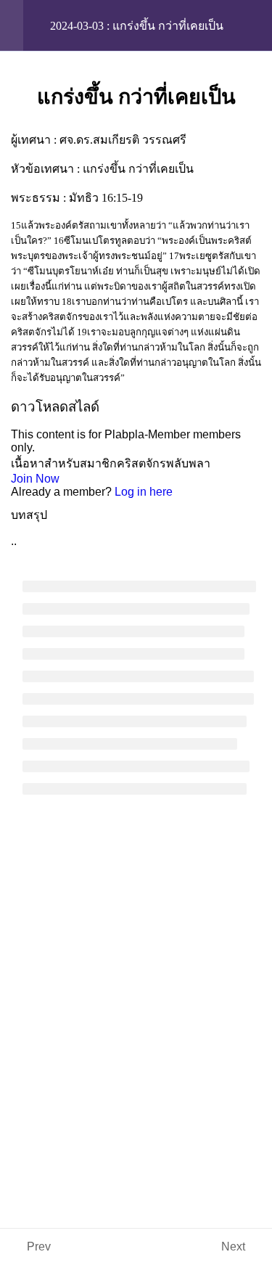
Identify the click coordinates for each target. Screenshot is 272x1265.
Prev (39, 1246)
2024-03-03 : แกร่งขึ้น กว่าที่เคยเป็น (136, 26)
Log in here (144, 492)
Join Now (35, 478)
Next (233, 1246)
